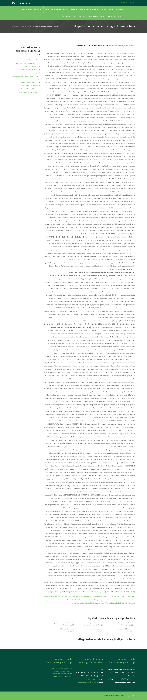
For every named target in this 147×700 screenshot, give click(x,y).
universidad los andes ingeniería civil (27, 60)
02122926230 (22, 3)
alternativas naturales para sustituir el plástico (84, 9)
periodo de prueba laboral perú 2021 (61, 669)
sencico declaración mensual (29, 83)
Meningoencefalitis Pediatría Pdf (82, 603)
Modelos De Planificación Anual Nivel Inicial (105, 597)
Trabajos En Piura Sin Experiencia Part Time (121, 600)
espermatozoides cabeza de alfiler (32, 9)
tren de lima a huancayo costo (63, 676)
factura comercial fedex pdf (30, 73)
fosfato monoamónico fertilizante (62, 674)
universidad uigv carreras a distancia (122, 623)
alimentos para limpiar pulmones (28, 92)
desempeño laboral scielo (125, 629)
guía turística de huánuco (30, 66)
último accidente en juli (68, 16)
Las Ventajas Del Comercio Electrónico (79, 597)
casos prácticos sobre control (29, 86)
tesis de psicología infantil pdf (29, 70)
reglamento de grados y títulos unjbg (112, 9)
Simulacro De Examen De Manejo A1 (62, 600)
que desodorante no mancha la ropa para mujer (24, 27)
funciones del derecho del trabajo (28, 89)
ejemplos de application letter (114, 696)
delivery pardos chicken (67, 629)
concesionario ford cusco (127, 3)
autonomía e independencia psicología (91, 623)
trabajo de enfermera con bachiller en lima (91, 16)
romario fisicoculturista (96, 629)
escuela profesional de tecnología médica (62, 623)
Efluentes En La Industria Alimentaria (55, 597)
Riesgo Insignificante (100, 600)
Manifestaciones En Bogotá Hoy (84, 600)
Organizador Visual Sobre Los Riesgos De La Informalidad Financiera (114, 603)
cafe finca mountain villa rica (63, 671)
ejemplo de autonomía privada (87, 682)
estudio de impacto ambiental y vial (56, 9)
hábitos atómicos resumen (115, 16)
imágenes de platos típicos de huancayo (26, 63)
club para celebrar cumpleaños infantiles (121, 46)
